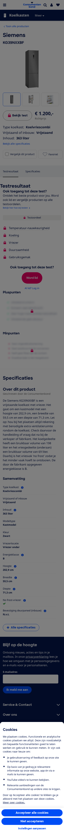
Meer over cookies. (14, 802)
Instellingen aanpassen (32, 828)
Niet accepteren (32, 821)
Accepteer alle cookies (32, 813)
